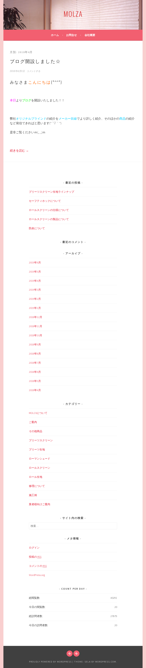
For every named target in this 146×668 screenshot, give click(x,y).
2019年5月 (35, 271)
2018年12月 (35, 317)
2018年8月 (35, 353)
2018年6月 (35, 372)
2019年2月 (35, 299)
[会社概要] (76, 654)
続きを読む (19, 150)
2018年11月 (35, 326)
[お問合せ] (70, 654)
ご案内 (33, 422)
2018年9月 (35, 344)
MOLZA (73, 14)
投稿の (35, 556)
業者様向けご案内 (39, 504)
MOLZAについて (38, 413)
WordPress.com (105, 661)
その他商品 (35, 431)
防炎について (37, 228)
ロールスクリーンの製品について (49, 219)
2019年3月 (35, 289)
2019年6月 (35, 262)
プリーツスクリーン (41, 440)
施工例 (33, 495)
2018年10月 (35, 335)
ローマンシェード (39, 458)
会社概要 (90, 35)
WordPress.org (37, 575)
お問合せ (71, 35)
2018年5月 (35, 381)
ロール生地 (35, 477)
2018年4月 (35, 390)
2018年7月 (35, 362)
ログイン (34, 547)
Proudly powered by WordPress (50, 661)
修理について (37, 486)
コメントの (38, 566)
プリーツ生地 (37, 449)
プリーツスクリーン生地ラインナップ (51, 191)
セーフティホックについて (45, 201)
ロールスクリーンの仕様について (49, 210)
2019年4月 (35, 280)
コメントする (33, 71)
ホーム (55, 35)
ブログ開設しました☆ (35, 60)
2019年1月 (35, 308)
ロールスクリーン (39, 467)
